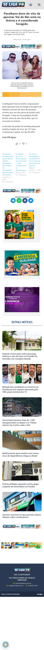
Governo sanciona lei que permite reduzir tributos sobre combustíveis (21, 516)
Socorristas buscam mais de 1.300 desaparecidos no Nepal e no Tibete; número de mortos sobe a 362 (19, 422)
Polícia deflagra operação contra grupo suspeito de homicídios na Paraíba (20, 485)
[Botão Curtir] (17, 144)
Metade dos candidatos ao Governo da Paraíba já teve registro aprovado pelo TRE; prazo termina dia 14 (20, 389)
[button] (31, 5)
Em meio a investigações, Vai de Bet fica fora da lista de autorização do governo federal (34, 161)
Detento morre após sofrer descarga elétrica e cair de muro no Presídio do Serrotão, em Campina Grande (19, 356)
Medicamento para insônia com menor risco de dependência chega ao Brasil (20, 454)
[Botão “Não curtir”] (23, 144)
